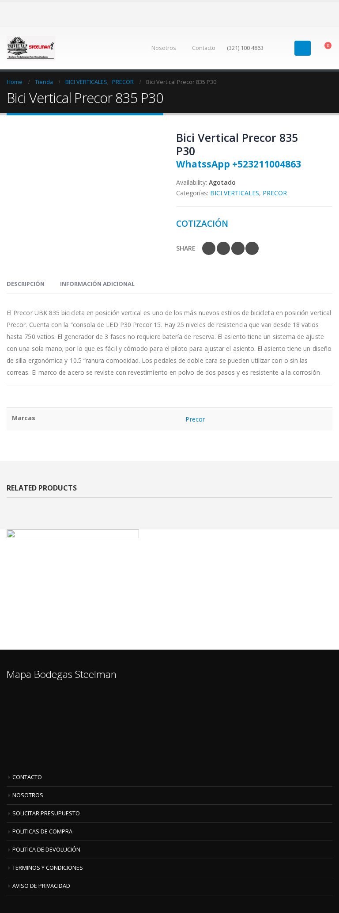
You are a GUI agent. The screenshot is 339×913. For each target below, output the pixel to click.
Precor (194, 419)
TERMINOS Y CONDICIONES (47, 867)
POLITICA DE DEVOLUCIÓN (46, 849)
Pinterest (238, 248)
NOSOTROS (27, 795)
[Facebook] (312, 13)
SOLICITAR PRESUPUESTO (46, 813)
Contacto (203, 48)
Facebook (208, 248)
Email (252, 248)
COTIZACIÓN (202, 223)
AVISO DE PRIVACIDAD (41, 886)
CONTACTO (27, 777)
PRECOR (275, 193)
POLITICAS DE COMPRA (42, 831)
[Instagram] (325, 13)
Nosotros (163, 48)
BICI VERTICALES (234, 193)
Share (186, 248)
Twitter (223, 248)
